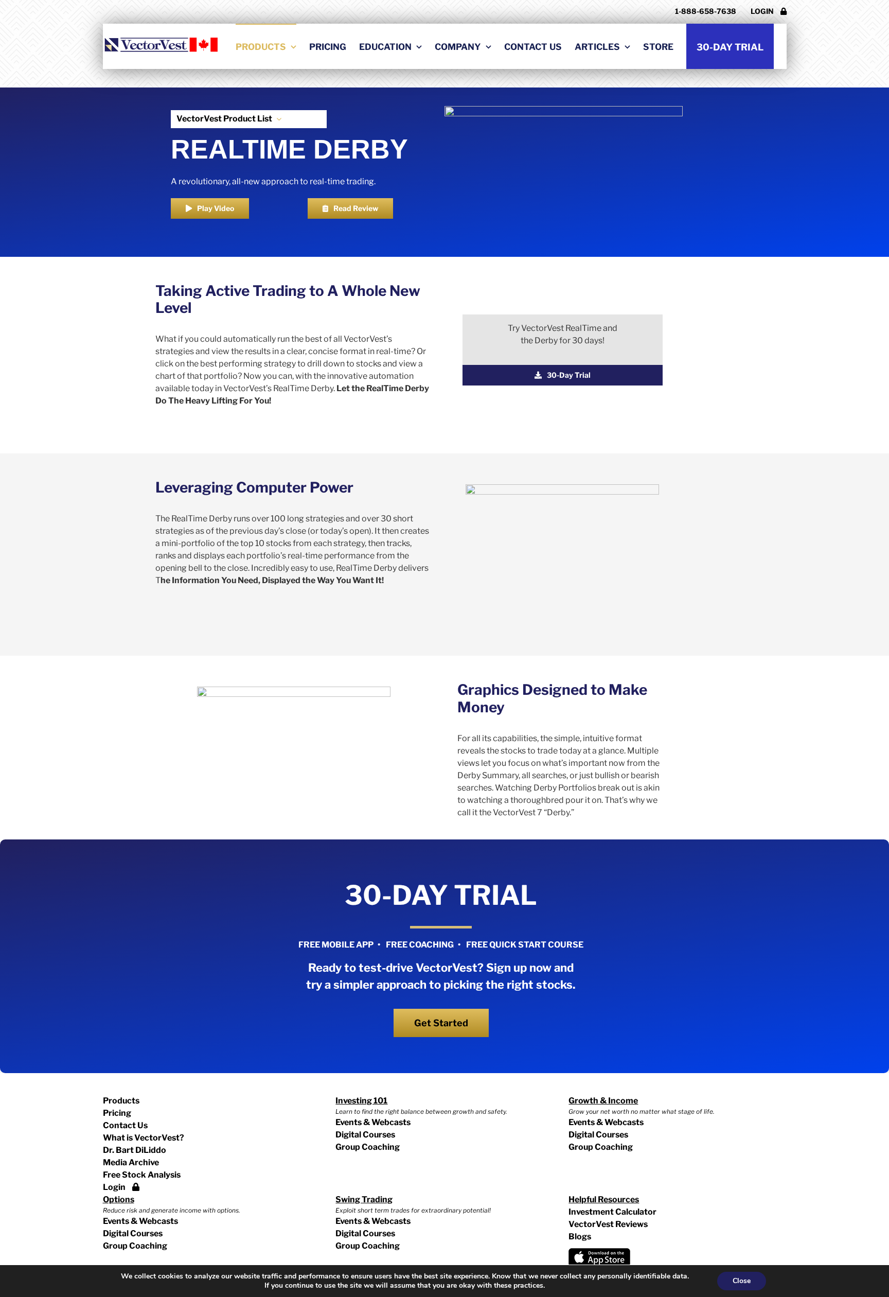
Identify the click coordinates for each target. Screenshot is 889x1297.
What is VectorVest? (143, 1138)
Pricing (117, 1113)
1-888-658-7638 (705, 11)
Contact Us (125, 1125)
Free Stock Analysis (142, 1175)
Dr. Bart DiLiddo (134, 1150)
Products (121, 1101)
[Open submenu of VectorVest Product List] (276, 119)
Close (742, 1281)
